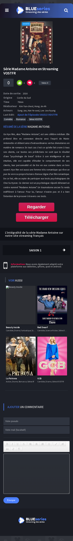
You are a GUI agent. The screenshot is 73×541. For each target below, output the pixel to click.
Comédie (8, 119)
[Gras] (7, 444)
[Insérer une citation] (7, 449)
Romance (20, 119)
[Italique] (12, 444)
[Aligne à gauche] (31, 444)
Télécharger (36, 217)
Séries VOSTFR (35, 119)
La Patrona (11, 378)
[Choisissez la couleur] (56, 444)
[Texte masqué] (63, 444)
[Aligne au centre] (36, 444)
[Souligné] (18, 444)
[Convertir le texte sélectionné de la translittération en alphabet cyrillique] (13, 449)
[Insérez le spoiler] (19, 449)
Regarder (36, 207)
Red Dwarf (42, 327)
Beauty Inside (13, 327)
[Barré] (24, 444)
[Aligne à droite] (42, 444)
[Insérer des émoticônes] (49, 444)
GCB (39, 378)
